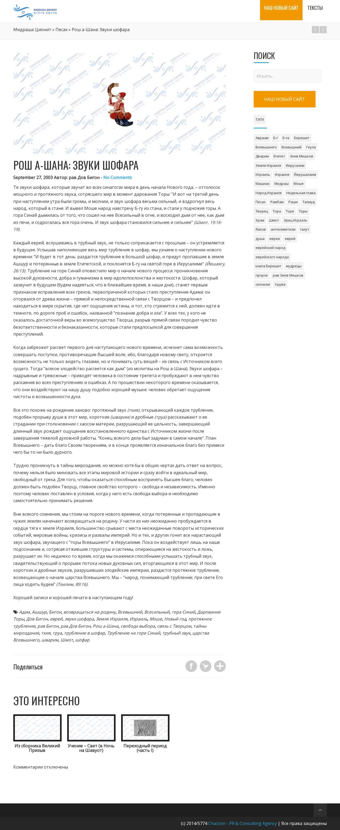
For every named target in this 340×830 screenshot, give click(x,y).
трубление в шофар (84, 633)
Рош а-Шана (105, 626)
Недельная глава (301, 192)
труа (57, 633)
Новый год (175, 619)
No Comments (117, 177)
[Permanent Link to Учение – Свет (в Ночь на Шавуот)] (91, 740)
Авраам (262, 137)
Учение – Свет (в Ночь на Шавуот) (91, 748)
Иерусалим (295, 165)
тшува (280, 284)
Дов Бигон (37, 619)
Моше (156, 619)
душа (260, 238)
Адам (24, 612)
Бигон (55, 612)
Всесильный (156, 612)
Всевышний (130, 612)
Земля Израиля (112, 619)
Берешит (301, 137)
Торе (290, 211)
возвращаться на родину (89, 612)
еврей (56, 619)
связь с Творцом (174, 626)
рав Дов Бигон (76, 626)
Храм (260, 220)
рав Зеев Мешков (288, 275)
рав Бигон (47, 626)
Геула (311, 147)
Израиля (282, 174)
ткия (45, 633)
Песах (61, 29)
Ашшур (39, 612)
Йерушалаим (305, 174)
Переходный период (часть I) (145, 748)
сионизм (263, 284)
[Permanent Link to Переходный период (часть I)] (145, 740)
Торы (303, 211)
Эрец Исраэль (295, 220)
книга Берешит (268, 266)
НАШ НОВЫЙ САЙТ (284, 99)
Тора (277, 211)
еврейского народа (272, 257)
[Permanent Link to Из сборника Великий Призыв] (37, 740)
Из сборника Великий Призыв (37, 748)
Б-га (286, 137)
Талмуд (309, 201)
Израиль (138, 619)
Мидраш (281, 183)
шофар (82, 640)
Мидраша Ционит (32, 29)
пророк (262, 275)
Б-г (275, 137)
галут (304, 229)
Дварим (262, 156)
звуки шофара (79, 619)
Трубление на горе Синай (133, 633)
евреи (274, 238)
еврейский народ (270, 247)
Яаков (261, 229)
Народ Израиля (269, 192)
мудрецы (293, 266)
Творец (262, 211)
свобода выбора (138, 626)
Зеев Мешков (301, 156)
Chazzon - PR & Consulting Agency (242, 823)
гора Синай (183, 612)
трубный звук (176, 633)
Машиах (263, 183)
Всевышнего (266, 147)
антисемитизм (283, 229)
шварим (49, 640)
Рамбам (277, 201)
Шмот (67, 640)
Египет (279, 156)
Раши (293, 201)
